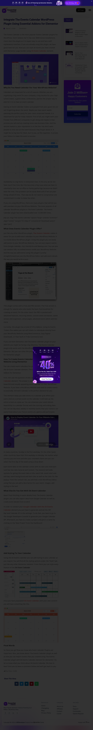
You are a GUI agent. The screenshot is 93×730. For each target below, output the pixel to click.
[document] (46, 365)
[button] (58, 348)
